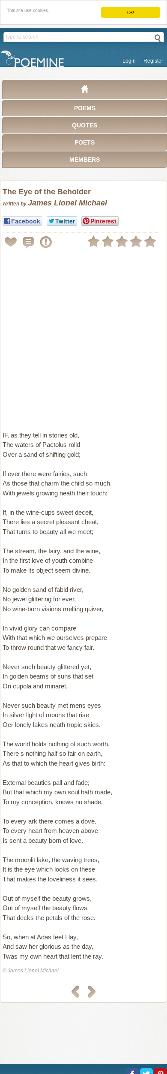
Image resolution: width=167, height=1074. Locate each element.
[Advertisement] (83, 337)
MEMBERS (84, 159)
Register (153, 61)
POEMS (84, 108)
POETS (85, 142)
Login (129, 61)
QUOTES (84, 125)
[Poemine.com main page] (84, 90)
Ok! (130, 12)
